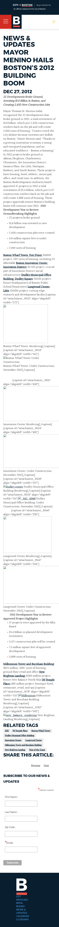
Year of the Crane (37, 750)
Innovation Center (13, 740)
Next (46, 765)
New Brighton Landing (15, 750)
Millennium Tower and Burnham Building (28, 664)
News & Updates (21, 911)
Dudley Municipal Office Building (19, 735)
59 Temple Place (20, 731)
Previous (35, 765)
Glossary (22, 919)
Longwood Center (33, 740)
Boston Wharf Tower (40, 731)
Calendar (22, 916)
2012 (7, 731)
